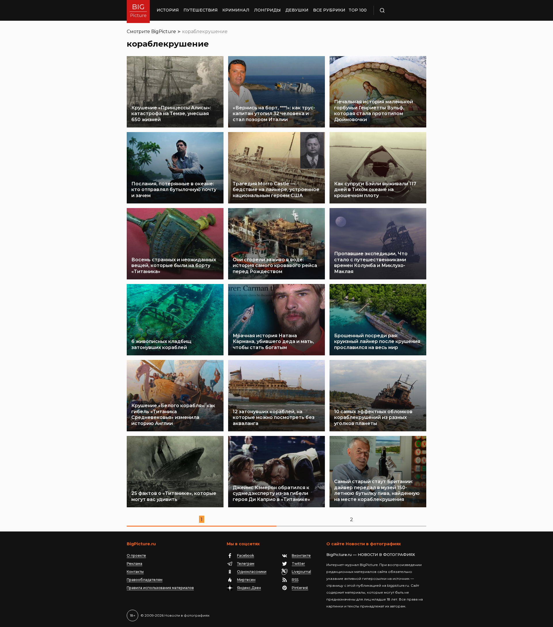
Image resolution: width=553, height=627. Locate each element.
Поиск (399, 10)
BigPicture (163, 31)
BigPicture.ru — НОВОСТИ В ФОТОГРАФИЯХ (370, 554)
